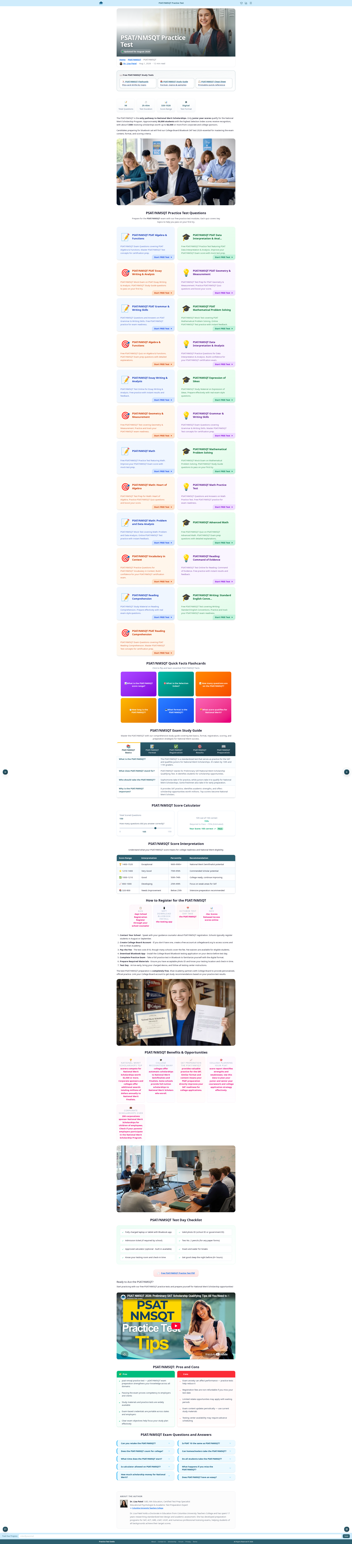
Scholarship (172, 1542)
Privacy (188, 1542)
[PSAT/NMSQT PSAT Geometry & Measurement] (206, 278)
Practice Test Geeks (107, 1542)
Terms (195, 1542)
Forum (180, 1542)
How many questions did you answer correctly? (141, 823)
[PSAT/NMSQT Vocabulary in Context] (146, 566)
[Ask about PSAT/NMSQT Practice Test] (5, 1529)
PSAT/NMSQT (134, 59)
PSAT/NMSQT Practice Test (171, 3)
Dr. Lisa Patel (130, 63)
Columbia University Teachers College (147, 1508)
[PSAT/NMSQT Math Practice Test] (206, 493)
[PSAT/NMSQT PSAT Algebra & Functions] (146, 243)
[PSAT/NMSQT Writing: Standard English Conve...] (206, 603)
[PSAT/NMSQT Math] (146, 457)
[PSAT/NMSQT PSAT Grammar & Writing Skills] (146, 314)
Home (122, 59)
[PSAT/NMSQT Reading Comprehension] (146, 603)
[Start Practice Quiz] (346, 772)
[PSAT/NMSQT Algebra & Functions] (146, 350)
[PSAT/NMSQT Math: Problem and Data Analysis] (146, 528)
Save (346, 1536)
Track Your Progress (9, 1536)
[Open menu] (251, 3)
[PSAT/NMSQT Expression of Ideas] (206, 386)
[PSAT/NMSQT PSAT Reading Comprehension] (146, 639)
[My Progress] (246, 3)
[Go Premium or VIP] (241, 3)
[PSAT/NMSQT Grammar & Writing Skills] (206, 421)
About (153, 1542)
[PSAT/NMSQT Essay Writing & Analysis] (146, 386)
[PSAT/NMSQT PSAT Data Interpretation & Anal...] (206, 243)
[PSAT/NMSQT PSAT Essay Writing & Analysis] (146, 278)
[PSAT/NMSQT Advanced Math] (206, 528)
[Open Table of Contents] (5, 772)
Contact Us (162, 1542)
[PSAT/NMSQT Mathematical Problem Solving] (206, 457)
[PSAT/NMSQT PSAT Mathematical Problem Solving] (206, 314)
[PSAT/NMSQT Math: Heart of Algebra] (146, 493)
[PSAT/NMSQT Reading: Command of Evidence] (206, 566)
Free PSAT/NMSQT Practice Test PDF (176, 1273)
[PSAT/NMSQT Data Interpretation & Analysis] (206, 350)
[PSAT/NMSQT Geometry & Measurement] (146, 421)
